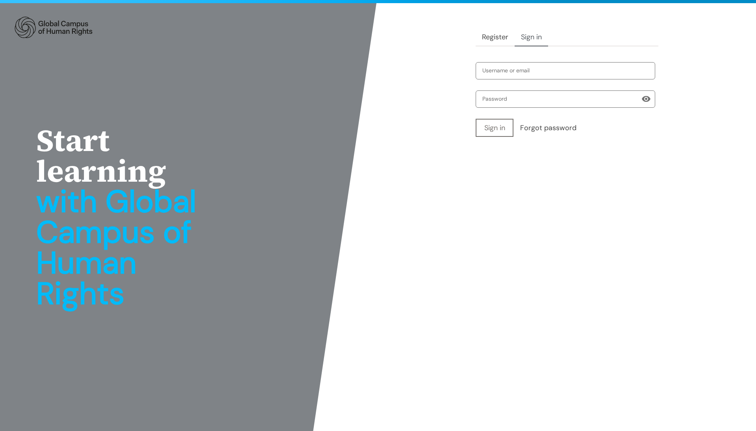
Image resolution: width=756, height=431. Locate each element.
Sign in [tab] (531, 37)
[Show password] (646, 99)
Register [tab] (495, 37)
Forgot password (548, 128)
